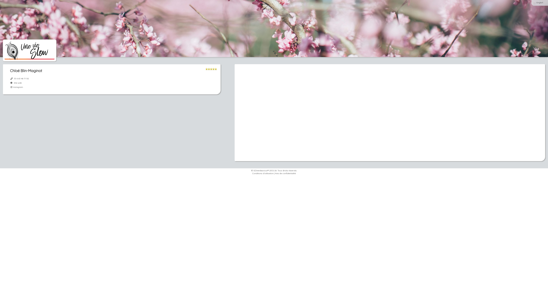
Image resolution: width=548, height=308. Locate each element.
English (540, 2)
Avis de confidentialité (285, 173)
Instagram (18, 87)
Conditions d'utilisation (263, 173)
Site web (17, 83)
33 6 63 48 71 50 (21, 78)
